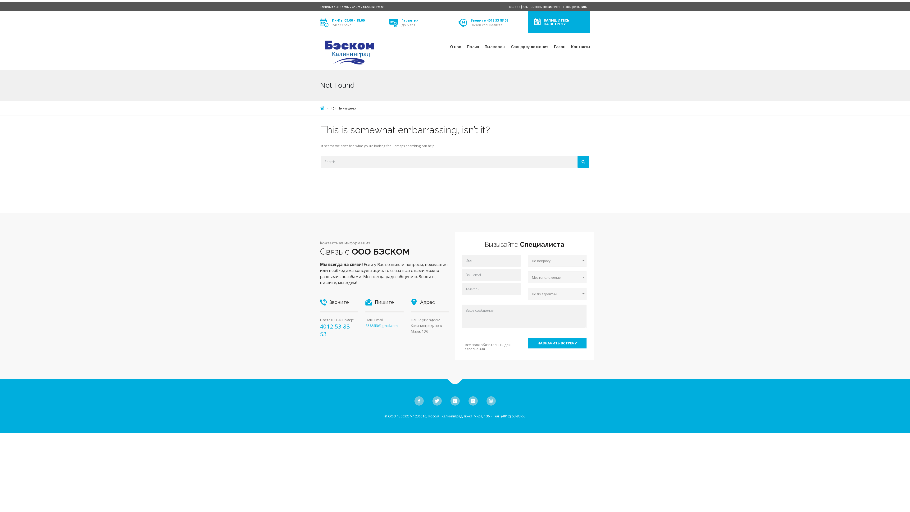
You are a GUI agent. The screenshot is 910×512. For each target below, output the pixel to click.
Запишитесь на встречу (556, 22)
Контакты (580, 47)
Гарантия (410, 20)
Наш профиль (518, 7)
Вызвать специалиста (545, 7)
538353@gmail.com (381, 325)
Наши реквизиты (575, 7)
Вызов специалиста (486, 25)
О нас (455, 47)
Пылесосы (495, 47)
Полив (473, 47)
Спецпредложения (529, 47)
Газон (559, 47)
